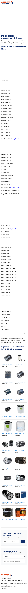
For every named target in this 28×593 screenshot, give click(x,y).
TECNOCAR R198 (6, 305)
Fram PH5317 (5, 145)
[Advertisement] (14, 19)
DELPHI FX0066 (5, 132)
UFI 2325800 (4, 323)
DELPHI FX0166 (5, 136)
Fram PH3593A (5, 142)
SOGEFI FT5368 (5, 296)
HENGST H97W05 (6, 154)
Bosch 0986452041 (6, 111)
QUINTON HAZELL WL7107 (8, 271)
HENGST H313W (5, 151)
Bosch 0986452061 (6, 114)
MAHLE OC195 (5, 228)
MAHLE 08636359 (6, 225)
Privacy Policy (4, 588)
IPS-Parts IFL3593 (6, 166)
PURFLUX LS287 (5, 250)
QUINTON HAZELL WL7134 (8, 274)
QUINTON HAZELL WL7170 (8, 277)
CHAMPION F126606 (7, 117)
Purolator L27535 (6, 262)
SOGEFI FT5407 (5, 302)
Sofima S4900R (5, 286)
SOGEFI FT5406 (5, 299)
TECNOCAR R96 (5, 314)
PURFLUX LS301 (5, 253)
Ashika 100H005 (5, 90)
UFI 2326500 (4, 326)
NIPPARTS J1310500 (6, 241)
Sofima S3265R (5, 283)
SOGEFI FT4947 (5, 293)
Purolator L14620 (6, 259)
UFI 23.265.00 (5, 320)
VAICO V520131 (5, 329)
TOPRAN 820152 (6, 317)
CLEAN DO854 (5, 123)
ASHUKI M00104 (5, 102)
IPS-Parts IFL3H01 (6, 169)
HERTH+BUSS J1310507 (7, 163)
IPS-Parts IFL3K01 (6, 172)
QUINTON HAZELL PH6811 (8, 268)
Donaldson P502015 (7, 139)
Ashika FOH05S (5, 93)
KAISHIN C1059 (5, 181)
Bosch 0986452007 (6, 108)
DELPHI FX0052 (5, 129)
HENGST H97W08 (6, 160)
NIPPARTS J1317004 (6, 247)
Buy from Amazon (18, 139)
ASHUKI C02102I (6, 99)
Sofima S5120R (5, 290)
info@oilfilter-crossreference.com (8, 586)
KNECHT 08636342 (6, 184)
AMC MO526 (4, 87)
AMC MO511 (4, 81)
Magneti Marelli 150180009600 (10, 190)
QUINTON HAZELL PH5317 (8, 265)
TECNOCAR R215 (6, 311)
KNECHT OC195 (5, 187)
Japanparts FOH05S (6, 178)
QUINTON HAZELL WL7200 (8, 280)
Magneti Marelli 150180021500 (10, 194)
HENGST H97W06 (6, 157)
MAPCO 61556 (5, 235)
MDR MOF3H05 (5, 238)
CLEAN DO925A (5, 126)
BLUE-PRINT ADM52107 (8, 105)
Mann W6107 (5, 231)
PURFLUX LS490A (6, 256)
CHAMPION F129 (6, 120)
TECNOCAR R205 (6, 308)
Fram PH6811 (5, 148)
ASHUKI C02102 (5, 96)
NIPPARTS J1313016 (6, 244)
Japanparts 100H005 (7, 175)
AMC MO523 (4, 84)
